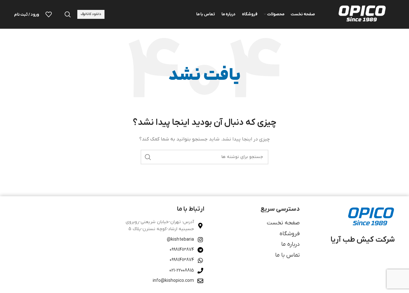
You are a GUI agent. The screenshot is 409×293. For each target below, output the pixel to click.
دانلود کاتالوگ (91, 14)
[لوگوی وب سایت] (361, 14)
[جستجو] (67, 14)
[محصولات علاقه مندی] (48, 14)
